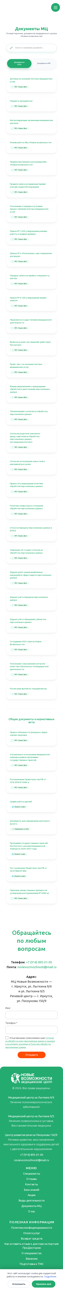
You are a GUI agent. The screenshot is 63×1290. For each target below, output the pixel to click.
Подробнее (50, 1276)
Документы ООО (19, 63)
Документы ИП (43, 63)
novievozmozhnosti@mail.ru (37, 967)
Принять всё (43, 1283)
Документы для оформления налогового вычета (30, 822)
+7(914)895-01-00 (39, 962)
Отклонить (18, 1283)
